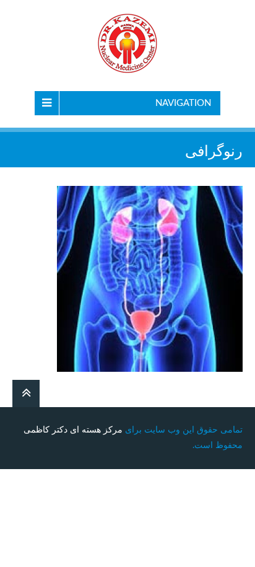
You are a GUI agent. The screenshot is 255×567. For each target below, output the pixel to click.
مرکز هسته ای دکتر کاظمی (73, 430)
